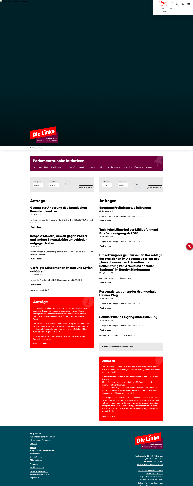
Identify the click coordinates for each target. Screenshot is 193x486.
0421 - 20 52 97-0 (155, 459)
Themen (34, 464)
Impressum (35, 478)
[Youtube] (48, 4)
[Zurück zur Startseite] (44, 134)
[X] (34, 4)
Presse (33, 447)
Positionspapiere (37, 467)
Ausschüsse (35, 454)
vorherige (34, 290)
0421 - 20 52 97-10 (155, 461)
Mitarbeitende (36, 460)
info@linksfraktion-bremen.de (150, 464)
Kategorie (37, 182)
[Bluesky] (41, 4)
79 (43, 290)
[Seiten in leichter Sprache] (183, 4)
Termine (164, 12)
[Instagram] (44, 4)
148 (125, 335)
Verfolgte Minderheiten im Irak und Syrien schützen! (61, 269)
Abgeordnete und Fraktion (42, 450)
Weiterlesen (36, 227)
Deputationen (36, 457)
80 (46, 290)
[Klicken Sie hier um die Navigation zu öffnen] (188, 4)
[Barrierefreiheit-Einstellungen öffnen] (189, 246)
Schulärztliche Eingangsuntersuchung (128, 317)
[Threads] (38, 4)
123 (112, 335)
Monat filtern (67, 183)
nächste (131, 335)
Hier (104, 347)
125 (120, 335)
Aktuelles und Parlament (40, 440)
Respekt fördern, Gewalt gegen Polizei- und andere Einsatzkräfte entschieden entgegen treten (59, 239)
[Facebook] (31, 4)
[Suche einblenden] (177, 4)
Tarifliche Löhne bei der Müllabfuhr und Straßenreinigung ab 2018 (128, 231)
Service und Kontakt (39, 471)
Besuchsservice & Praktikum (42, 474)
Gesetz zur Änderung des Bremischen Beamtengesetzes (58, 209)
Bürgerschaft (37, 148)
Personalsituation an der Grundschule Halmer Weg (127, 293)
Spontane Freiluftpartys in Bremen (125, 207)
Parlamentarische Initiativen (42, 437)
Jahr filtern (53, 182)
